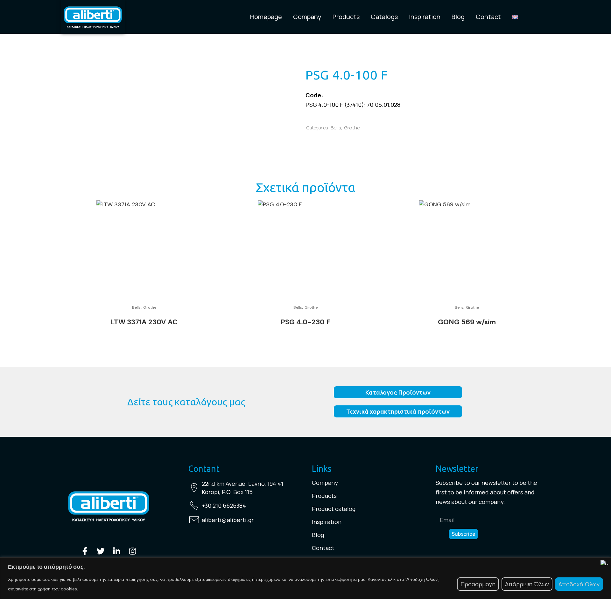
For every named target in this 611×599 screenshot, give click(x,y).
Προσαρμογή (477, 584)
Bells (336, 127)
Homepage (266, 17)
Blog (458, 17)
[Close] (604, 563)
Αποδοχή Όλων (579, 584)
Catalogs (384, 17)
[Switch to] (515, 17)
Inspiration (424, 17)
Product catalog (333, 509)
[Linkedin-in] (117, 551)
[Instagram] (133, 551)
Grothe (352, 127)
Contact (488, 17)
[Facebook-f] (85, 551)
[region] (305, 578)
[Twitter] (101, 551)
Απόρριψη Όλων (527, 584)
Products (346, 17)
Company (307, 17)
